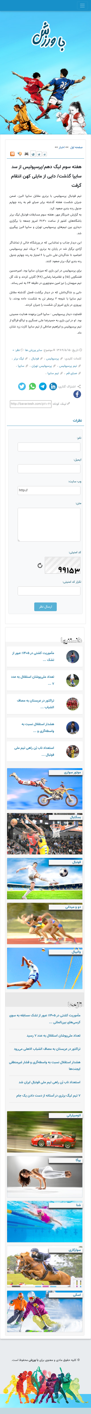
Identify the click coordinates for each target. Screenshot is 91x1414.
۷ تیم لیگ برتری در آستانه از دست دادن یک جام (48, 1095)
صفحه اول (76, 147)
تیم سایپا (53, 373)
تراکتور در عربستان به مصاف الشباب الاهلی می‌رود (47, 1049)
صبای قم (71, 373)
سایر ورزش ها (33, 350)
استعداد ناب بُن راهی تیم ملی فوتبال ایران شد (49, 1082)
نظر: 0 (16, 350)
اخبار (61, 147)
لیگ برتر (19, 358)
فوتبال (35, 358)
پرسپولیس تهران (42, 366)
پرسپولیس (52, 358)
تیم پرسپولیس (68, 366)
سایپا (21, 366)
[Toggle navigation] (82, 5)
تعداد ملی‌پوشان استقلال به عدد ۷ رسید (53, 1035)
